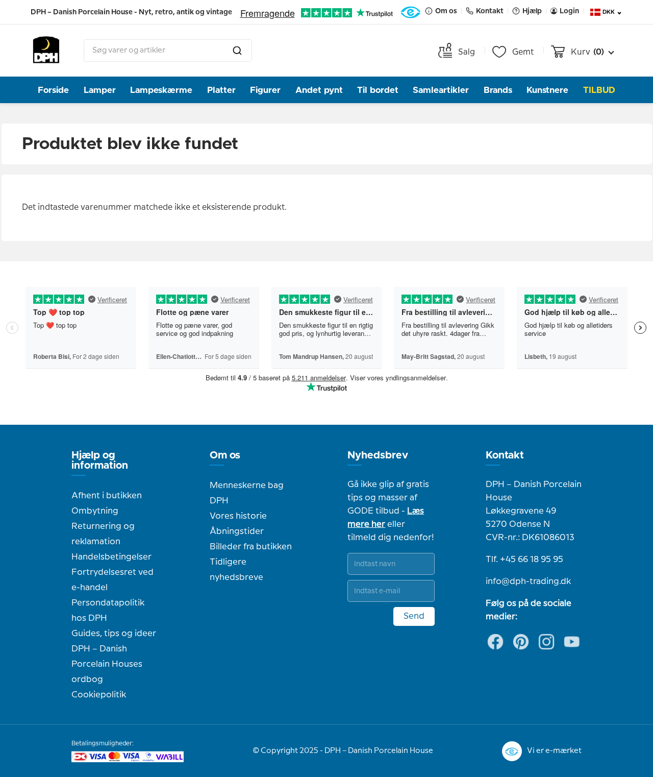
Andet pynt (319, 90)
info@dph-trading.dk (528, 581)
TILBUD (599, 90)
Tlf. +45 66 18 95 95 (524, 559)
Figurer (265, 90)
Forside (53, 90)
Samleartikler (441, 90)
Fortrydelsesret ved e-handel (112, 580)
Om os (225, 455)
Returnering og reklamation (103, 534)
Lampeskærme (161, 90)
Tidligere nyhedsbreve (236, 569)
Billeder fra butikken (251, 547)
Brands (498, 90)
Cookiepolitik (98, 695)
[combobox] (168, 50)
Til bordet (377, 90)
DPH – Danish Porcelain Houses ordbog (106, 664)
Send (414, 616)
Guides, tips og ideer (113, 633)
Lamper (100, 90)
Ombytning (94, 511)
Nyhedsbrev (377, 455)
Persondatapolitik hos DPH (107, 610)
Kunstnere (547, 90)
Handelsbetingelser (111, 557)
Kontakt (505, 455)
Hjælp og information (99, 460)
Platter (221, 90)
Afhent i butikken (106, 496)
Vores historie (238, 516)
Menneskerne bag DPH (247, 493)
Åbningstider (237, 531)
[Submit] (237, 50)
